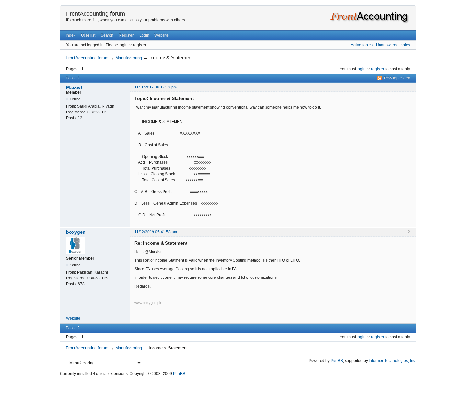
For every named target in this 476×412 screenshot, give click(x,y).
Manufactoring (128, 57)
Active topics (362, 45)
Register (126, 35)
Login (144, 35)
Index (70, 35)
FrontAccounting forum (95, 13)
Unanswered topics (393, 45)
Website (161, 35)
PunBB (337, 361)
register (377, 69)
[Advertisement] (238, 392)
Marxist (74, 87)
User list (88, 35)
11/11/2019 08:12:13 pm (155, 87)
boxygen (75, 232)
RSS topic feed (397, 78)
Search (107, 35)
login (361, 69)
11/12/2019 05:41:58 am (155, 232)
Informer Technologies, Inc (392, 361)
